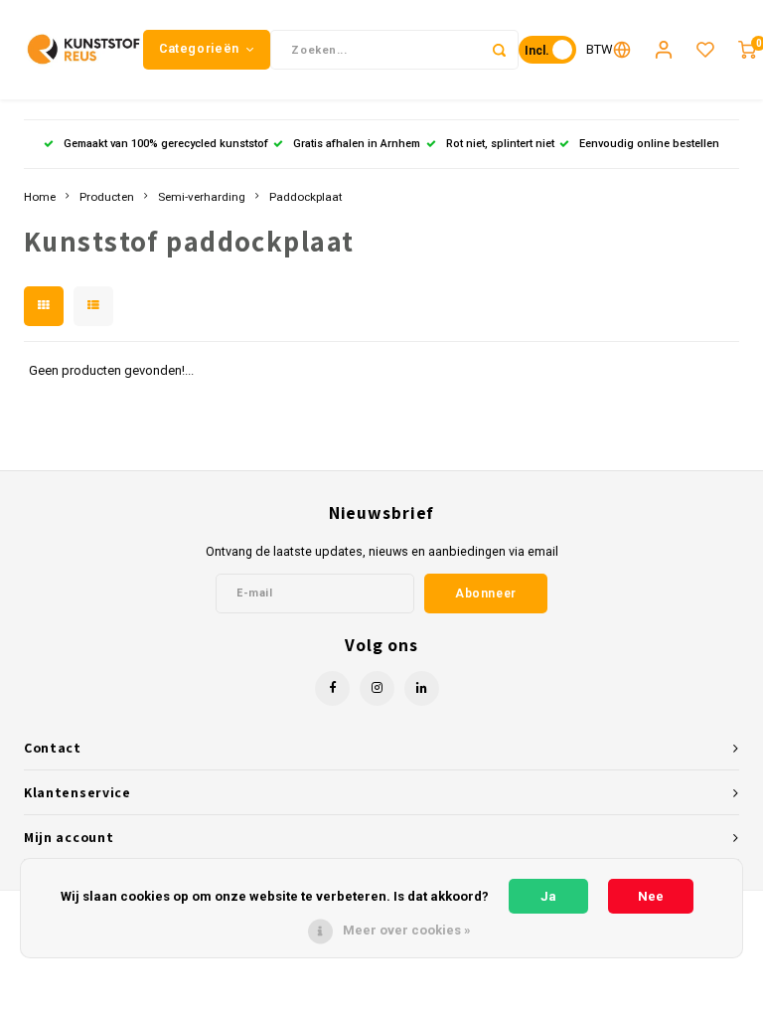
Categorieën (199, 49)
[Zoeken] (499, 50)
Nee (651, 896)
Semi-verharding (201, 197)
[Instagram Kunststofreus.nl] (377, 688)
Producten (106, 197)
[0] (747, 50)
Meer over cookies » (407, 930)
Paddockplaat (306, 197)
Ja (548, 896)
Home (40, 197)
